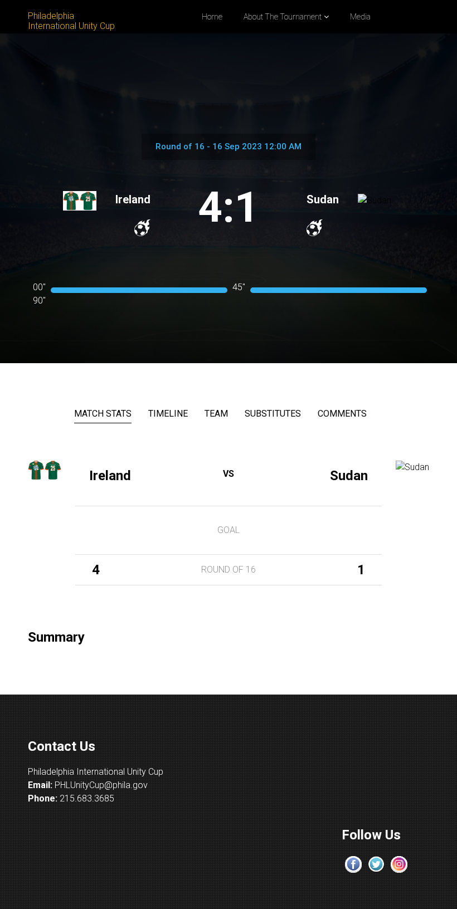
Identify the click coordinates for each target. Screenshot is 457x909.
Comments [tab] (342, 413)
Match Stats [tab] (103, 413)
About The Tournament (283, 16)
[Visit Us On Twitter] (375, 863)
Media (360, 16)
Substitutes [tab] (273, 413)
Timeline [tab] (168, 413)
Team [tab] (216, 413)
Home (212, 16)
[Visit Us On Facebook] (353, 863)
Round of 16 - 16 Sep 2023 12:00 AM (228, 146)
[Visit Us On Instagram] (398, 863)
